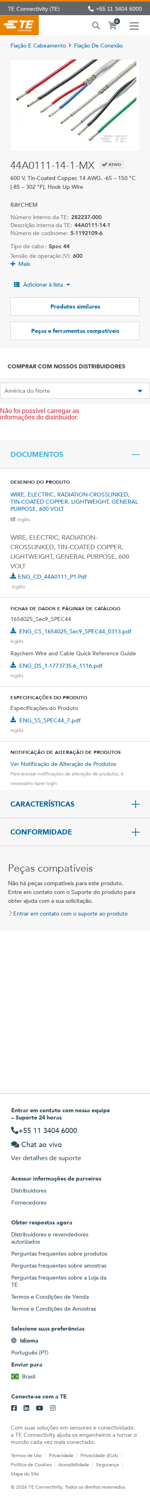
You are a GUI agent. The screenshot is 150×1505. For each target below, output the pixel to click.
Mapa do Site (25, 1473)
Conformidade (41, 832)
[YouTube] (39, 1408)
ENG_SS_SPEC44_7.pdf (50, 720)
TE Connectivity (19, 25)
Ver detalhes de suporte (46, 1158)
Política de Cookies (31, 1464)
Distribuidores (28, 1190)
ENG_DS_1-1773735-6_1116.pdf (61, 665)
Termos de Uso (26, 1455)
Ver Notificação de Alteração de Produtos (63, 763)
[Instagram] (53, 1408)
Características (42, 804)
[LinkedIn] (26, 1408)
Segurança (107, 1464)
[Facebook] (14, 1408)
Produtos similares (75, 306)
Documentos (36, 454)
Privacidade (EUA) (99, 1455)
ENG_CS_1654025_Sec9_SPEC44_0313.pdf (75, 631)
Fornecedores (28, 1202)
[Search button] (96, 24)
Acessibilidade (73, 1464)
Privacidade (61, 1455)
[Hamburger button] (134, 25)
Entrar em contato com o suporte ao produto (70, 913)
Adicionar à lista (43, 284)
